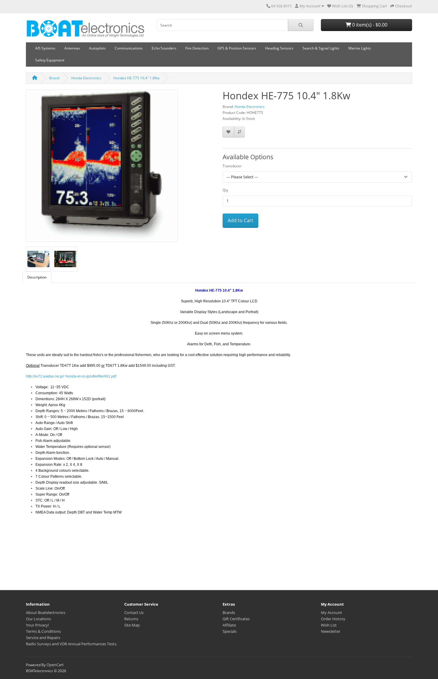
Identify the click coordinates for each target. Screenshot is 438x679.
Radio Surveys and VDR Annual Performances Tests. (71, 643)
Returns (131, 618)
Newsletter (330, 631)
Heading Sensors (279, 48)
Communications (129, 48)
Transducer (232, 165)
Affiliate (229, 625)
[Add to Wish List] (228, 131)
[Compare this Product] (239, 131)
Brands (229, 612)
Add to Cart (240, 220)
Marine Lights (359, 48)
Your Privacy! (37, 625)
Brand (54, 78)
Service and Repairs (43, 637)
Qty (225, 190)
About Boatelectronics (45, 612)
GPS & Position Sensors (237, 48)
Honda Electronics (86, 78)
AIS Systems (45, 48)
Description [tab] (36, 277)
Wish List (329, 625)
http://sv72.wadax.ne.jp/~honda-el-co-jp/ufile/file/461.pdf (71, 376)
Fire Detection (197, 48)
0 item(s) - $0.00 (369, 24)
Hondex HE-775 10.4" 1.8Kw (136, 78)
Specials (230, 631)
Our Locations (38, 618)
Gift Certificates (236, 618)
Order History (333, 618)
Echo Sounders (164, 48)
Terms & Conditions (43, 631)
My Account (331, 612)
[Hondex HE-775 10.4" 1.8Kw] (102, 167)
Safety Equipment (49, 60)
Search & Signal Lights (320, 48)
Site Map (132, 625)
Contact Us (134, 612)
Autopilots (97, 48)
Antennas (72, 48)
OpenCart (55, 664)
